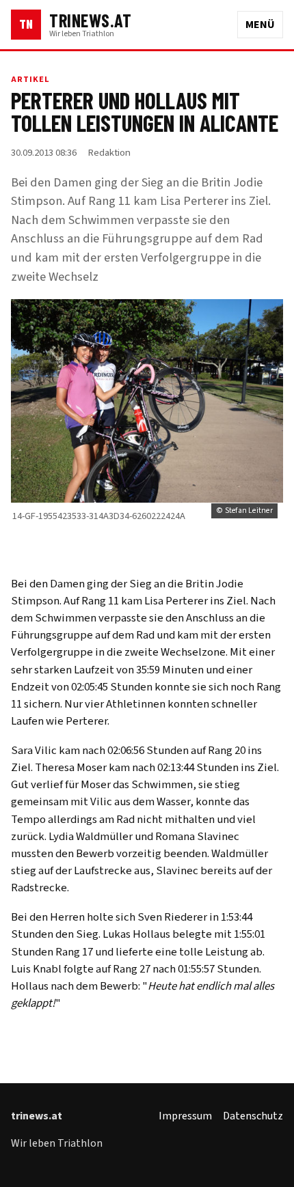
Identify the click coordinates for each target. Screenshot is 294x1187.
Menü (260, 24)
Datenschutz (253, 1115)
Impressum (185, 1115)
